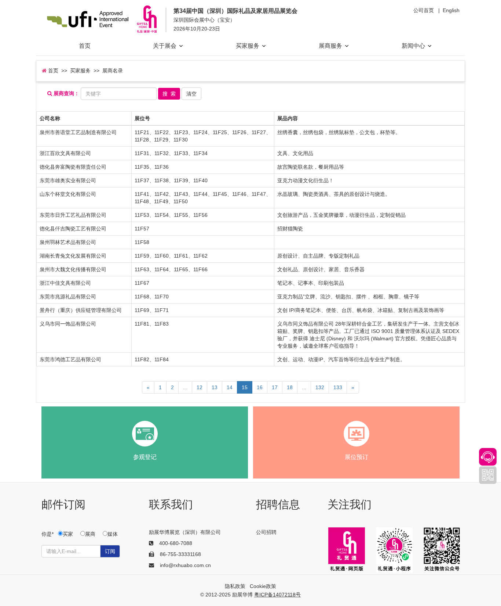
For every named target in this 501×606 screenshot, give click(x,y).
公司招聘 (266, 532)
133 (337, 387)
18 (290, 387)
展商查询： (65, 93)
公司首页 (423, 10)
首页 (85, 46)
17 (275, 387)
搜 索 (169, 94)
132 (319, 387)
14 (230, 387)
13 (214, 387)
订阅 (110, 551)
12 (199, 387)
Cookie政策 (263, 586)
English (451, 10)
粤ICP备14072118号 (277, 595)
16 (260, 387)
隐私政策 (235, 586)
